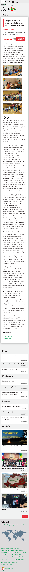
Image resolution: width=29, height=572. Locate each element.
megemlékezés (5, 550)
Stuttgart (9, 564)
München (18, 552)
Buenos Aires (9, 554)
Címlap (5, 29)
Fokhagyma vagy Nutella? (9, 387)
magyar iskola (19, 550)
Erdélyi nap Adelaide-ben (9, 369)
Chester (3, 548)
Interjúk (4, 509)
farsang (15, 557)
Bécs (17, 559)
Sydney (9, 557)
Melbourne (10, 560)
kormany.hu (9, 568)
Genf (12, 550)
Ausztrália (4, 562)
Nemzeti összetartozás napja (10, 489)
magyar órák (7, 338)
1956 (2, 554)
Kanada (19, 562)
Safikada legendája (7, 412)
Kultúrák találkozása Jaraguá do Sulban (13, 468)
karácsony (11, 562)
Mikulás (24, 552)
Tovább (25, 516)
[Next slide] (8, 117)
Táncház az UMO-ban (8, 381)
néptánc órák (7, 336)
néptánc (4, 552)
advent (3, 560)
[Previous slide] (4, 117)
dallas (5, 334)
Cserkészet (22, 557)
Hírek (12, 29)
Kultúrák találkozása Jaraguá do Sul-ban (14, 364)
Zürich (22, 560)
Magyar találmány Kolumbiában (11, 406)
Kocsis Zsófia (8, 39)
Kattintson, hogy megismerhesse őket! (12, 525)
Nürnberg (11, 552)
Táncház (18, 554)
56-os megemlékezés (12, 548)
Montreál (3, 564)
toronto (3, 557)
